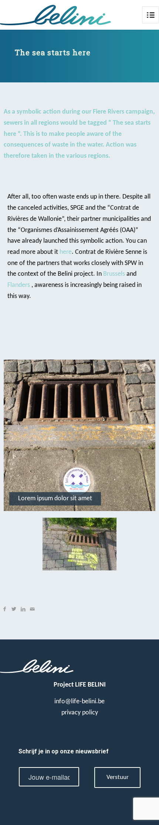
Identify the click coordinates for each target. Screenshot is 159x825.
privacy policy (79, 712)
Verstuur (117, 777)
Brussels (114, 274)
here (66, 252)
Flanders (18, 285)
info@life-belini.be (79, 701)
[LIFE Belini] (63, 15)
